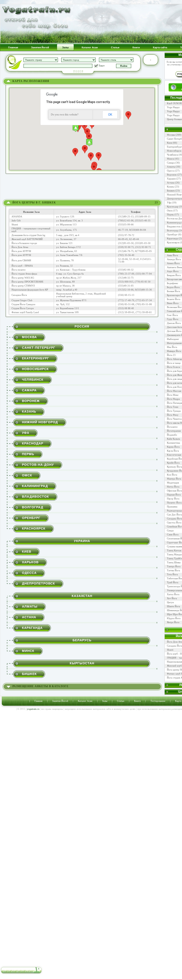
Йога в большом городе (24, 243)
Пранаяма (172, 506)
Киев (26, 551)
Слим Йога (172, 534)
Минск (28, 651)
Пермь (28, 454)
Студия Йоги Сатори (23, 308)
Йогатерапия (174, 430)
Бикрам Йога (174, 275)
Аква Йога (172, 255)
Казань (29, 411)
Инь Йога (172, 347)
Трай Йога (172, 582)
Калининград (35, 486)
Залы (104, 701)
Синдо (170, 530)
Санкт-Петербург (38, 347)
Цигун (170, 602)
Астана (29, 617)
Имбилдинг (173, 339)
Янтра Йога (173, 622)
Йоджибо (172, 434)
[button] (89, 142)
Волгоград (32, 507)
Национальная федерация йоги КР (30, 289)
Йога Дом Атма (20, 247)
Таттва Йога (173, 570)
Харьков (30, 562)
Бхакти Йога (173, 299)
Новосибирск (35, 369)
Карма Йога (173, 446)
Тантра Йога (173, 566)
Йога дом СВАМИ (21, 260)
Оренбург (31, 518)
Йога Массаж (174, 391)
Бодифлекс (172, 283)
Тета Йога (172, 574)
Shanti (15, 224)
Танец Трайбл (174, 558)
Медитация (173, 482)
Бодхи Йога (173, 287)
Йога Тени (172, 407)
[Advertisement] (82, 188)
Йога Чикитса (174, 418)
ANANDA (17, 216)
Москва (29, 337)
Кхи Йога (172, 474)
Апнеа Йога (173, 263)
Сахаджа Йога (19, 295)
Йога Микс (173, 395)
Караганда (32, 628)
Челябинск (33, 379)
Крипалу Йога (174, 466)
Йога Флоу (172, 414)
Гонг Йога (172, 315)
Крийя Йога (173, 462)
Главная (38, 701)
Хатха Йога (173, 594)
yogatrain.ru (33, 709)
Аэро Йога (172, 271)
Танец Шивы (173, 562)
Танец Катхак (174, 550)
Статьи (120, 701)
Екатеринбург (35, 358)
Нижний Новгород (40, 422)
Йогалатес (172, 426)
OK (110, 114)
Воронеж (31, 401)
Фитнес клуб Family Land (25, 312)
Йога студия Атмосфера (24, 273)
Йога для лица (174, 379)
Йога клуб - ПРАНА (22, 265)
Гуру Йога (172, 319)
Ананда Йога (174, 259)
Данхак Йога (174, 323)
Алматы (30, 606)
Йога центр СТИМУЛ (23, 285)
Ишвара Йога (174, 351)
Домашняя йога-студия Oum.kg (28, 235)
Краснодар (32, 443)
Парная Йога (174, 494)
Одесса (29, 573)
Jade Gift (16, 220)
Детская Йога (174, 331)
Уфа (25, 433)
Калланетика (173, 442)
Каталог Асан (85, 701)
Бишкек (29, 674)
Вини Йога (172, 303)
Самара (29, 390)
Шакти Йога (173, 606)
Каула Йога (173, 450)
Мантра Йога (174, 478)
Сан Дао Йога (174, 514)
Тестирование (157, 701)
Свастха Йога (174, 522)
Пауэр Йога (173, 498)
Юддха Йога (173, 618)
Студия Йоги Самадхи (23, 304)
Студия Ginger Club (22, 300)
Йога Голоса (173, 367)
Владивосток (35, 496)
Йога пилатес (19, 269)
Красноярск (34, 528)
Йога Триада (174, 411)
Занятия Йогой (60, 701)
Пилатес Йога (174, 502)
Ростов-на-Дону (38, 464)
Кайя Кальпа (173, 438)
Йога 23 (171, 355)
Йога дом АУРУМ (21, 251)
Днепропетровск (38, 583)
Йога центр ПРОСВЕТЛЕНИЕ (28, 281)
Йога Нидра (173, 399)
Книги (137, 701)
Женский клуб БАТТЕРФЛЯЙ (27, 239)
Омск (27, 475)
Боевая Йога (173, 291)
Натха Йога (173, 486)
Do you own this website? (64, 114)
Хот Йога (172, 598)
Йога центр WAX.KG (23, 277)
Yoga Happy (173, 107)
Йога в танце (174, 363)
